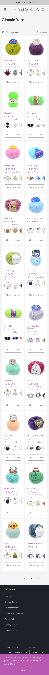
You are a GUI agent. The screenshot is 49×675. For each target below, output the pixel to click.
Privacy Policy (10, 624)
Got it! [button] (24, 670)
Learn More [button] (9, 664)
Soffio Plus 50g (33, 60)
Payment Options (12, 607)
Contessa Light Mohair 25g (33, 327)
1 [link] (10, 578)
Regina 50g (8, 436)
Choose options (13, 82)
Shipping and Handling (14, 613)
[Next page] (38, 578)
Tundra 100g (9, 271)
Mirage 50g (9, 113)
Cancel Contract (11, 630)
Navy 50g (31, 271)
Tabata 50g (9, 381)
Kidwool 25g (9, 544)
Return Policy (10, 619)
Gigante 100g (9, 60)
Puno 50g (8, 218)
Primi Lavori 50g (34, 113)
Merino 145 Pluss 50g (35, 436)
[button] (5, 9)
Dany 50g (8, 326)
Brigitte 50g (32, 166)
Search (8, 596)
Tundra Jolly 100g (34, 544)
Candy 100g (32, 488)
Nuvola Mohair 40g (35, 218)
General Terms (11, 602)
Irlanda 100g (32, 381)
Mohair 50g (9, 166)
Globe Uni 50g (10, 488)
